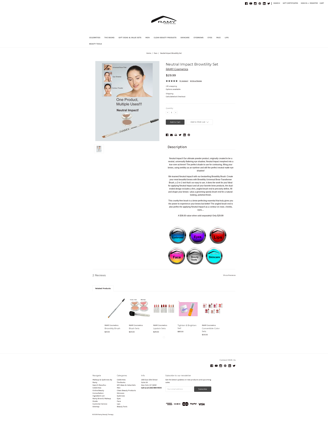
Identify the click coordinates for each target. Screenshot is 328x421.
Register (314, 3)
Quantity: (169, 108)
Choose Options (139, 308)
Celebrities (94, 37)
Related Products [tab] (103, 288)
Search (276, 3)
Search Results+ (99, 385)
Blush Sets (134, 328)
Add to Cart (115, 308)
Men (147, 37)
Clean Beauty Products (165, 37)
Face (218, 37)
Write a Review (196, 81)
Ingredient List (99, 396)
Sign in (304, 3)
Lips (227, 37)
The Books (109, 37)
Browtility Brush (112, 328)
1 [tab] (164, 337)
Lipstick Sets (159, 328)
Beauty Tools (95, 44)
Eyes (210, 37)
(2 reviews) (183, 81)
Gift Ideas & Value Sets (130, 37)
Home (148, 53)
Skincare (185, 37)
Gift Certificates (290, 3)
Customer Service (100, 404)
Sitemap (96, 407)
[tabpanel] (115, 313)
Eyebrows (198, 37)
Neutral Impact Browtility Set (171, 53)
